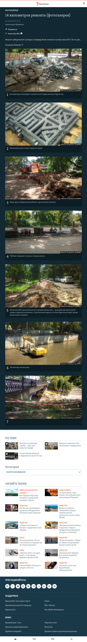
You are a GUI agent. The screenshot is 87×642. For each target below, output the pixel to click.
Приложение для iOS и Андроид (18, 605)
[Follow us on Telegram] (33, 586)
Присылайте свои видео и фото (17, 601)
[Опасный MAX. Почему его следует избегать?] (11, 565)
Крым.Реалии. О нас (13, 623)
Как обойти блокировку (54, 610)
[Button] (11, 30)
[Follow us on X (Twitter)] (12, 586)
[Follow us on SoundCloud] (39, 586)
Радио (47, 601)
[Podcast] (49, 586)
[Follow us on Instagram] (23, 586)
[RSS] (44, 586)
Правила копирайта (13, 631)
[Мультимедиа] (15, 639)
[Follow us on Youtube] (18, 586)
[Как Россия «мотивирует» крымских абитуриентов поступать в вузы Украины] (11, 508)
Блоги (21, 538)
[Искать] (71, 639)
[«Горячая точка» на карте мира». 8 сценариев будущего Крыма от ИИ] (11, 552)
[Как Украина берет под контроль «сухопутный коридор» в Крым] (11, 492)
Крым (21, 550)
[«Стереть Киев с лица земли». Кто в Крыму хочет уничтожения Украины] (51, 492)
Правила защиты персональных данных (61, 631)
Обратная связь (51, 623)
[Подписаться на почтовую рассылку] (54, 586)
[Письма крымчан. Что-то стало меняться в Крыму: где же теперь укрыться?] (11, 540)
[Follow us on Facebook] (7, 586)
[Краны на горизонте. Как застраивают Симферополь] (51, 446)
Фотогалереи (11, 11)
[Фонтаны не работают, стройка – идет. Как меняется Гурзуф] (11, 446)
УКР (52, 639)
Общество (23, 506)
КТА (34, 639)
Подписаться (10, 610)
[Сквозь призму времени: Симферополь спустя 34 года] (11, 456)
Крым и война (64, 490)
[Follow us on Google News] (28, 586)
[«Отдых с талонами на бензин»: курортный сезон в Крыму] (11, 525)
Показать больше (13, 45)
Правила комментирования (16, 627)
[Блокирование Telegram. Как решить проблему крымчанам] (51, 552)
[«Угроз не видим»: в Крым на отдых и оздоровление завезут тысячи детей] (51, 540)
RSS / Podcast (50, 605)
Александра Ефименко (14, 24)
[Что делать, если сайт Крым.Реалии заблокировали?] (51, 565)
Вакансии (49, 627)
